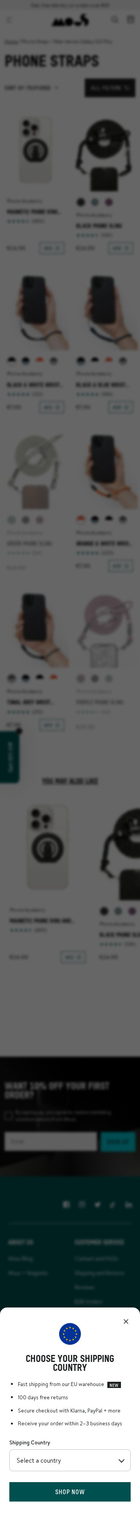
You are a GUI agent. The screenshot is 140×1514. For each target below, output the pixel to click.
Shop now (69, 1491)
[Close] (126, 1321)
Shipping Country (29, 1442)
